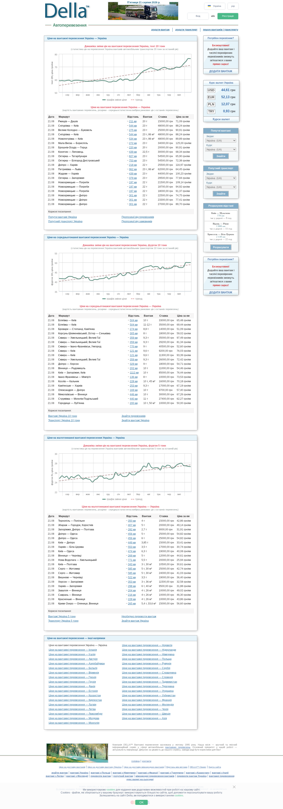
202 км (134, 368)
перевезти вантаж (101, 776)
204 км (132, 590)
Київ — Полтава (67, 564)
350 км (132, 520)
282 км (132, 529)
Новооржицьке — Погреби (73, 182)
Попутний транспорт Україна (65, 221)
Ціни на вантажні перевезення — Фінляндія (148, 704)
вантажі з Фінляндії (77, 776)
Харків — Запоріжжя (70, 586)
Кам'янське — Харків (70, 385)
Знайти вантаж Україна (135, 620)
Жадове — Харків (68, 173)
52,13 (228, 97)
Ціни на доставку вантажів (72, 767)
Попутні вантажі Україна (62, 217)
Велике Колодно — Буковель (75, 130)
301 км (133, 195)
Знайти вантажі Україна (135, 420)
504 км (134, 320)
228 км (134, 381)
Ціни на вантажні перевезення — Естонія (73, 690)
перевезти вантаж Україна (192, 776)
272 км (133, 143)
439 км (133, 151)
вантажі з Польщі (100, 772)
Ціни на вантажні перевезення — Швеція (146, 713)
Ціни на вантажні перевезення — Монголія (74, 722)
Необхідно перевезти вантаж (139, 616)
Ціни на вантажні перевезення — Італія (72, 654)
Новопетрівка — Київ (70, 138)
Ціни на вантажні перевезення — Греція (72, 677)
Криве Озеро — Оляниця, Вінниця (78, 603)
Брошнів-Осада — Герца (72, 147)
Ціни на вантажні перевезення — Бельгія (73, 668)
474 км (132, 551)
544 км (133, 125)
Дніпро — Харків (67, 165)
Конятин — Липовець (70, 151)
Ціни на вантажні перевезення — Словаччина (149, 672)
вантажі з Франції (148, 772)
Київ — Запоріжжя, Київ (71, 372)
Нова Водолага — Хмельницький (77, 560)
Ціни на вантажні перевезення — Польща (147, 659)
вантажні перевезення (221, 776)
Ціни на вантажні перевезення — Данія (72, 686)
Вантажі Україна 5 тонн (62, 616)
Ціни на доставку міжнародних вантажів (144, 767)
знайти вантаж (59, 772)
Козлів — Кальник (68, 381)
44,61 (228, 90)
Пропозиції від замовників (137, 221)
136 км (134, 377)
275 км (133, 130)
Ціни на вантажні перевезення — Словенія (147, 677)
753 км (133, 160)
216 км (132, 594)
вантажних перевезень (177, 747)
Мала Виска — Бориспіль (73, 143)
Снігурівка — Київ (68, 125)
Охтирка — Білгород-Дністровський (79, 160)
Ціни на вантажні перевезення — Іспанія (73, 649)
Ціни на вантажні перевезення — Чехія (145, 709)
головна (135, 761)
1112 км (134, 372)
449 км (132, 542)
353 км (132, 581)
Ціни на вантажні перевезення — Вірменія (74, 672)
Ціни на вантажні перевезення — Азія (144, 718)
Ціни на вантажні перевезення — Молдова (74, 718)
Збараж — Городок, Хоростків (75, 525)
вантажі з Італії (220, 772)
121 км (134, 350)
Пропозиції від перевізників (138, 217)
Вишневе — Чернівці (70, 577)
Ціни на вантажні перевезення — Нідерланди (149, 649)
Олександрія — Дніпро (71, 390)
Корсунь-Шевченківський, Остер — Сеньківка (84, 333)
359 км (134, 337)
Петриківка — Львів (69, 169)
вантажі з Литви (55, 776)
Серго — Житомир (69, 568)
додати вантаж (160, 29)
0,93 (229, 111)
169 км (134, 390)
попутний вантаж (123, 776)
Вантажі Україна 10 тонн (62, 416)
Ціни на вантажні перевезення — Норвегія (147, 645)
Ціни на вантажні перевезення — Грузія (72, 681)
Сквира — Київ (66, 350)
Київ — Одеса (66, 551)
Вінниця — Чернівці (69, 555)
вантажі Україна (79, 772)
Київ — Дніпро (66, 542)
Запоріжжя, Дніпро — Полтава (76, 529)
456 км (132, 533)
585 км (132, 568)
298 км (132, 586)
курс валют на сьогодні (140, 779)
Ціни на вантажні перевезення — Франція (147, 700)
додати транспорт (186, 29)
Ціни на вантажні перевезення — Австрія (73, 659)
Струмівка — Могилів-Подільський (78, 398)
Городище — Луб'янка (71, 403)
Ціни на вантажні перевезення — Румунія (146, 663)
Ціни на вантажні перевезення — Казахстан (75, 695)
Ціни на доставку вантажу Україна (105, 767)
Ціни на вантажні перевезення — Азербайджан (77, 663)
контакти (146, 761)
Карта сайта (215, 767)
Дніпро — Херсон (68, 363)
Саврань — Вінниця (70, 594)
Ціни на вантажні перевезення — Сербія (146, 668)
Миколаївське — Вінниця (72, 394)
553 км (132, 546)
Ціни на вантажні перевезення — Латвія (72, 704)
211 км (133, 121)
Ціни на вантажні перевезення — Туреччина (148, 686)
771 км (132, 560)
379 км (133, 178)
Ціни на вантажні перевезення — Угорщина (148, 690)
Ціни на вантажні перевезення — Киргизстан (75, 700)
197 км (133, 182)
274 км (134, 329)
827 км (133, 156)
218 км (133, 165)
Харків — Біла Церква (71, 546)
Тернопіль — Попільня (71, 520)
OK (141, 802)
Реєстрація (228, 16)
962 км (133, 169)
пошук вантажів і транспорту (220, 29)
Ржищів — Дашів (68, 121)
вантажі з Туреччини (172, 772)
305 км (134, 333)
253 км (134, 385)
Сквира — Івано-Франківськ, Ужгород (79, 346)
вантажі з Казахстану (197, 772)
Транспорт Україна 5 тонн (63, 620)
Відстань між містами (176, 767)
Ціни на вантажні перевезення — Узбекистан (148, 695)
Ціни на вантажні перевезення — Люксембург (76, 713)
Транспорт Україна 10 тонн (64, 420)
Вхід (198, 16)
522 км (132, 577)
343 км (132, 564)
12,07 (228, 104)
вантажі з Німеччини (124, 772)
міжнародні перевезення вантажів (154, 776)
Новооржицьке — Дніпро (72, 195)
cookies (110, 789)
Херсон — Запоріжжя (70, 581)
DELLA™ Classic (198, 767)
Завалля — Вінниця (69, 590)
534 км (133, 138)
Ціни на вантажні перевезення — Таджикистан (149, 681)
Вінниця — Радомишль (71, 368)
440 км (134, 398)
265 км (132, 603)
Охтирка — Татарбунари (72, 156)
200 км (134, 403)
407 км (132, 525)
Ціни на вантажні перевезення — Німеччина (148, 654)
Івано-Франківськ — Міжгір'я (74, 377)
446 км (134, 394)
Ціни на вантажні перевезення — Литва (72, 709)
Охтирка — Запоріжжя (71, 178)
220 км (133, 147)
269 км (132, 555)
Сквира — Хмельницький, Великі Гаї (79, 337)
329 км (134, 363)
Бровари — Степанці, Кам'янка (76, 329)
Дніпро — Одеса (67, 533)
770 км (134, 346)
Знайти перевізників (133, 416)
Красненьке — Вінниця (71, 599)
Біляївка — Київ (67, 320)
